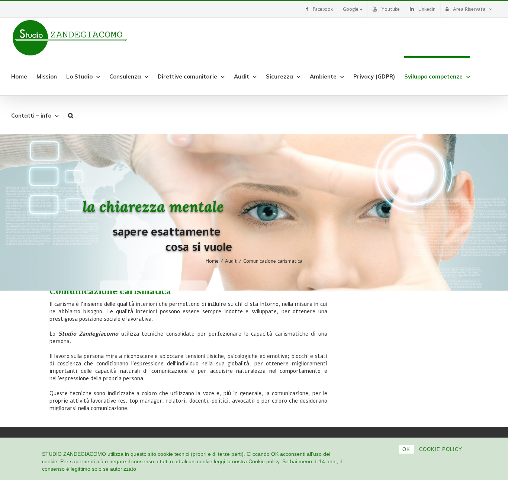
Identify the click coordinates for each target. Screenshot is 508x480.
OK (406, 449)
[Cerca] (70, 114)
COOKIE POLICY (440, 449)
